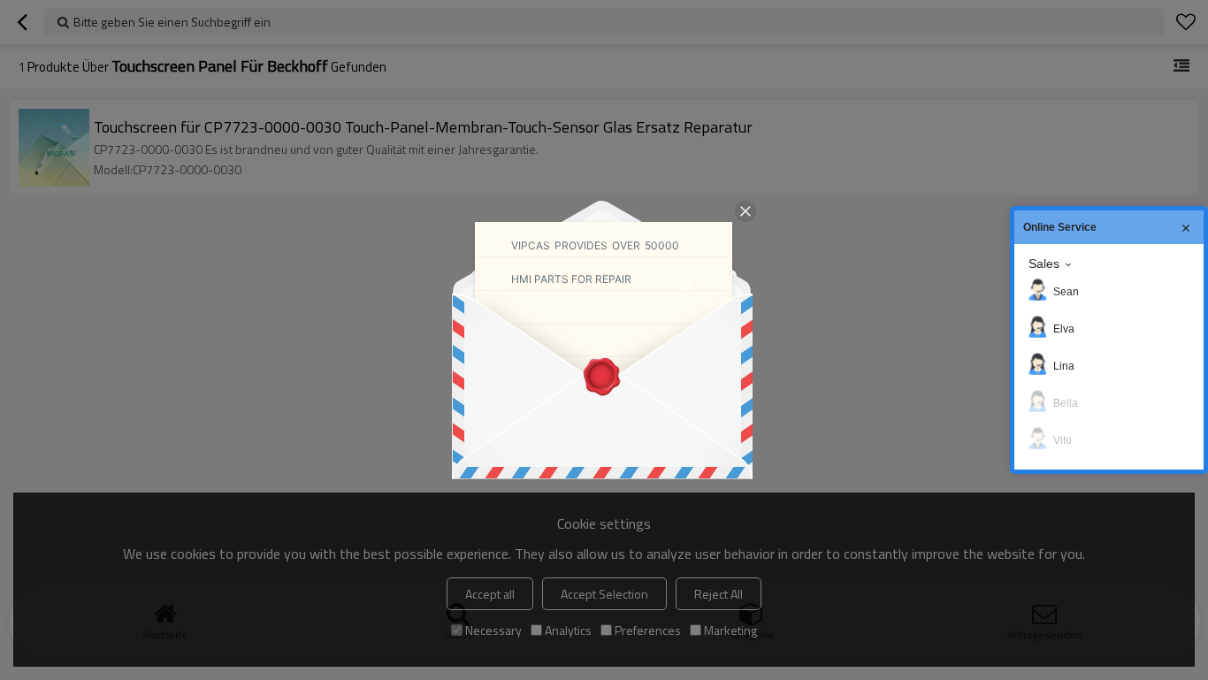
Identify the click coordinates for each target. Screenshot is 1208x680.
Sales (1043, 263)
